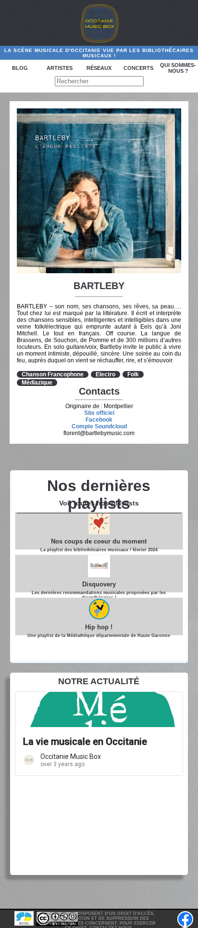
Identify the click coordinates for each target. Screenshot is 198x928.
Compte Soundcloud (99, 426)
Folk (133, 374)
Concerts (138, 68)
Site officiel (99, 413)
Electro (105, 374)
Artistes (60, 68)
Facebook (99, 419)
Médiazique (37, 382)
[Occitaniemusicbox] (99, 23)
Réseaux (99, 68)
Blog (20, 68)
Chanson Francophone (53, 374)
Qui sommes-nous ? (178, 68)
